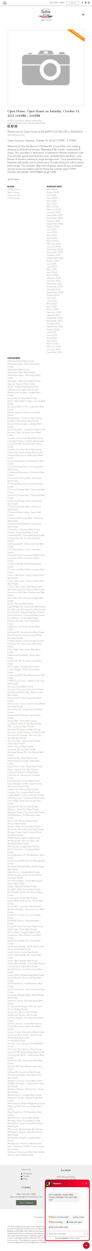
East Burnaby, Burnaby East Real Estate (26, 610)
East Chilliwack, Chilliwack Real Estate (25, 615)
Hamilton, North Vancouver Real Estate (26, 732)
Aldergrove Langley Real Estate (22, 390)
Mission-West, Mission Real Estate (23, 827)
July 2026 (51, 195)
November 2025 (55, 218)
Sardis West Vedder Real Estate (22, 961)
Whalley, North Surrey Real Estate (23, 1121)
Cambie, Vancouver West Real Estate (25, 438)
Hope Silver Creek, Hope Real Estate (25, 767)
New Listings (13, 192)
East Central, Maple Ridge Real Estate (25, 612)
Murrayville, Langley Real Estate (23, 847)
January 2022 (53, 350)
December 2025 (55, 215)
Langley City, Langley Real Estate (23, 792)
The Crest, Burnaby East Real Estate (24, 1049)
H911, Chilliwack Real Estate (20, 727)
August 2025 (53, 227)
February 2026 (54, 210)
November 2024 (55, 252)
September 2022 (55, 327)
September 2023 (55, 292)
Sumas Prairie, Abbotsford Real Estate (25, 1032)
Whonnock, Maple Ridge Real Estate (25, 1129)
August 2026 (53, 192)
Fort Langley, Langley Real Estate (23, 667)
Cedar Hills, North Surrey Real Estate (25, 453)
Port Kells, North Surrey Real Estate (24, 889)
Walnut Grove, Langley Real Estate (24, 1095)
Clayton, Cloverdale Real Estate (22, 533)
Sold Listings (13, 198)
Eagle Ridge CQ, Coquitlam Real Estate (26, 607)
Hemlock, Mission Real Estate (21, 750)
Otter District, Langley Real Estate (23, 872)
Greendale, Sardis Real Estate (21, 721)
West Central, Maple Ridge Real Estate (26, 1104)
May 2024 (52, 270)
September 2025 (55, 224)
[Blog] (89, 3)
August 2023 (53, 295)
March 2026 (53, 207)
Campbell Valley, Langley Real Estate (25, 441)
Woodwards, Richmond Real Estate (24, 1144)
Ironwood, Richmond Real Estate (23, 772)
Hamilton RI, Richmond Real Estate (24, 730)
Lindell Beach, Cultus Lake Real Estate (25, 795)
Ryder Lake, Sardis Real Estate (22, 929)
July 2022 (51, 332)
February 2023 (54, 312)
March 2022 (53, 344)
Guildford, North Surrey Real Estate (24, 724)
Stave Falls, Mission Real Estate (22, 1012)
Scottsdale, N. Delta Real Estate (22, 967)
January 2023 (53, 315)
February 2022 (54, 347)
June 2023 (52, 301)
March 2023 (53, 310)
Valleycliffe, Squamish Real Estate (23, 1072)
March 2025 (53, 241)
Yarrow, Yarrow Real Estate (20, 1155)
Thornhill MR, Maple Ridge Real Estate (25, 1052)
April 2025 (52, 238)
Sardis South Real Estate (19, 949)
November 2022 (55, 321)
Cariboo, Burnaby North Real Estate (24, 450)
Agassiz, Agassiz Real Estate (21, 384)
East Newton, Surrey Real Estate (22, 618)
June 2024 (52, 267)
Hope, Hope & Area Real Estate (22, 770)
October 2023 (53, 290)
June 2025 (52, 232)
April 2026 (52, 204)
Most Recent (52, 190)
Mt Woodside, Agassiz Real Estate (23, 838)
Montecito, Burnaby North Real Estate (25, 829)
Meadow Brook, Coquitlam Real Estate (26, 812)
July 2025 (51, 230)
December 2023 (54, 284)
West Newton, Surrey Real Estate (23, 1118)
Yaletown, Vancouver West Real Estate (26, 1152)
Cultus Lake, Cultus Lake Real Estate (24, 587)
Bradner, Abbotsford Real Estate (22, 421)
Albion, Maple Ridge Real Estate (22, 387)
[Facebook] (82, 3)
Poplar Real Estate (16, 884)
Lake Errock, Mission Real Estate (22, 790)
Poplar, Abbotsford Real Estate (22, 887)
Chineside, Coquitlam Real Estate (23, 530)
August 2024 (53, 261)
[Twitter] (86, 3)
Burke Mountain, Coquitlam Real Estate (26, 430)
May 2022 (52, 338)
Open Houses (13, 195)
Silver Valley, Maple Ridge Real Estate (25, 975)
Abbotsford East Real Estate (20, 361)
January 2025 (54, 247)
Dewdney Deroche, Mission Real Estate (26, 590)
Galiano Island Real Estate (20, 687)
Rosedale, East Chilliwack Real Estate (25, 927)
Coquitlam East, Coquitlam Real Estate (26, 555)
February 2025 (54, 244)
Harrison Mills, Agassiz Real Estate (24, 741)
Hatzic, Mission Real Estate (20, 747)
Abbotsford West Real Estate (21, 373)
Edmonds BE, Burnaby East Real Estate (25, 632)
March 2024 (53, 275)
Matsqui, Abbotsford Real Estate (23, 809)
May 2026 (52, 201)
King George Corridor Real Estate (23, 781)
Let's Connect (26, 1202)
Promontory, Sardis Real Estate (22, 898)
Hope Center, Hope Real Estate (22, 758)
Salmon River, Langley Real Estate (23, 932)
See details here (16, 135)
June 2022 (52, 335)
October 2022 (53, 324)
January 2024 (53, 281)
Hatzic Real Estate (16, 744)
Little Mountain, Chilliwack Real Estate (25, 798)
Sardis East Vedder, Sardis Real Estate (25, 947)
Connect (72, 3)
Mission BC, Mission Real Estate (22, 821)
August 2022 (53, 330)
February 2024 (54, 278)
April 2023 (52, 307)
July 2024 (51, 264)
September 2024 (55, 258)
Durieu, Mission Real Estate (20, 604)
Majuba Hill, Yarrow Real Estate (22, 807)
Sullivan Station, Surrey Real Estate (24, 1024)
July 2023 (51, 298)
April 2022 (52, 341)
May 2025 (52, 235)
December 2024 (54, 250)
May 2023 (52, 304)
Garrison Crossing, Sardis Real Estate (25, 690)
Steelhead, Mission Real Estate (22, 1015)
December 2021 (54, 352)
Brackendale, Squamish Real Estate (24, 418)
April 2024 (52, 272)
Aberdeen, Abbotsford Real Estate (24, 381)
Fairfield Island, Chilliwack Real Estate (25, 641)
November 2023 (55, 287)
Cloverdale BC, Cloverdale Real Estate (26, 535)
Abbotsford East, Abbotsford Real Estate (30, 123)
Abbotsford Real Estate (18, 370)
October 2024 (53, 255)
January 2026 (53, 212)
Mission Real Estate (16, 824)
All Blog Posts (13, 190)
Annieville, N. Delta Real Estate (22, 398)
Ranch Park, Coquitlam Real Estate (24, 907)
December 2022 (54, 318)
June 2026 (52, 198)
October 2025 (53, 221)
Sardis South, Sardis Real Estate (22, 952)
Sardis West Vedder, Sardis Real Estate (26, 964)
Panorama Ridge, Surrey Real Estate (24, 881)
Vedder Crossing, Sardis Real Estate (24, 1081)
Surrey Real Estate (16, 1041)
